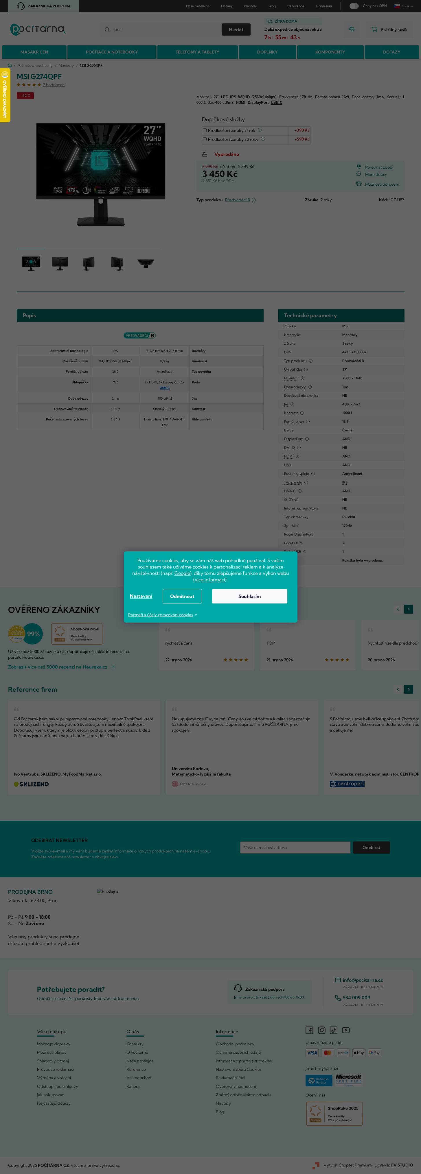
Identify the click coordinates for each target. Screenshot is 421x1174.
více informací (210, 579)
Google (182, 573)
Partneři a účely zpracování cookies (160, 614)
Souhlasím (249, 596)
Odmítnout (182, 596)
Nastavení (141, 596)
